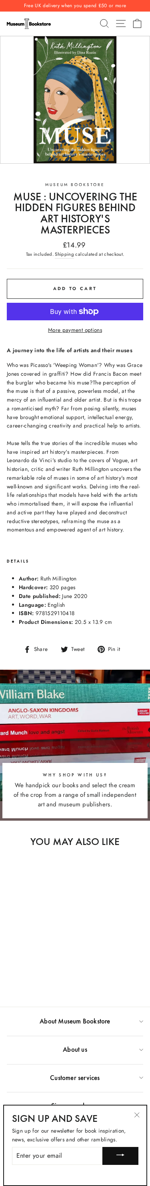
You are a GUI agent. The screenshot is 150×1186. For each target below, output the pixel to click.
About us (75, 1049)
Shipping (64, 254)
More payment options (75, 330)
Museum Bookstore (75, 185)
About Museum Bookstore (75, 1021)
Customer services (75, 1077)
